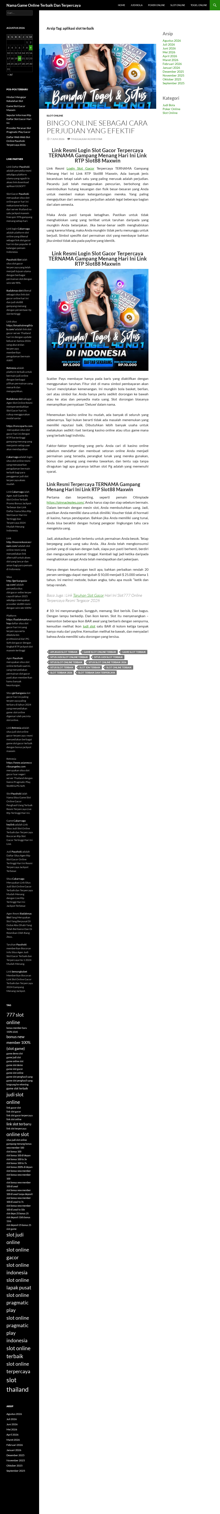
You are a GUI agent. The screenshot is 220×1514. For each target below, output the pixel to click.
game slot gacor (14, 1069)
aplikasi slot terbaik (64, 651)
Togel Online (199, 5)
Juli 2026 (169, 44)
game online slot (14, 1061)
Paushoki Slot (13, 259)
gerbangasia (19, 693)
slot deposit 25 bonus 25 (18, 1225)
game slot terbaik (134, 651)
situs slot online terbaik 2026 (107, 662)
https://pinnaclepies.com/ (65, 502)
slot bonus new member (18, 1170)
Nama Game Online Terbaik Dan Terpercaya (43, 5)
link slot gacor (13, 1111)
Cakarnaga (24, 228)
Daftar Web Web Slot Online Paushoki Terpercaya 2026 (18, 140)
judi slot (89, 626)
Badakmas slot (14, 290)
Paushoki (24, 166)
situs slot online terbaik (66, 662)
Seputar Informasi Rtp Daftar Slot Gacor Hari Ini (18, 119)
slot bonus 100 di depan (18, 1155)
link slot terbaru (18, 1124)
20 (19, 58)
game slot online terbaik (100, 651)
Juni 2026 (169, 48)
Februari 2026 (172, 64)
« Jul (10, 74)
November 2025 (173, 75)
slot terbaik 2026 (61, 672)
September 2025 (174, 83)
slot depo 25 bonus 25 (17, 1213)
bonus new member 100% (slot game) (18, 1042)
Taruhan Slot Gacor (88, 595)
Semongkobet (19, 971)
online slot (17, 1134)
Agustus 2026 (172, 40)
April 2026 (170, 56)
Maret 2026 (170, 60)
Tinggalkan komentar (86, 139)
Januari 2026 (171, 67)
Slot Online (177, 5)
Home (121, 5)
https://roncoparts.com (19, 426)
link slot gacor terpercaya (19, 1115)
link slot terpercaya (16, 1128)
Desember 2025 (173, 71)
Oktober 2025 (172, 79)
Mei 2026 (169, 52)
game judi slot (13, 1057)
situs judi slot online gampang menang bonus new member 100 (19, 1143)
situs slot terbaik (61, 667)
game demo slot (14, 1053)
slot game (11, 1228)
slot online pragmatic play (17, 1302)
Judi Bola (136, 5)
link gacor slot (13, 1107)
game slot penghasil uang (19, 1076)
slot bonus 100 (13, 1151)
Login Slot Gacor (80, 168)
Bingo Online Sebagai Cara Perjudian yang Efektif (97, 126)
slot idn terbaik (89, 667)
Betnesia (11, 368)
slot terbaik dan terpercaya (96, 672)
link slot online (13, 1119)
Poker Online (156, 5)
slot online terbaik (119, 667)
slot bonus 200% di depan (19, 1167)
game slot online (14, 1072)
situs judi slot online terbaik (69, 657)
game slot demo (14, 1065)
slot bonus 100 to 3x (16, 1159)
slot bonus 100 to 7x (16, 1163)
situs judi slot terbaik (108, 657)
